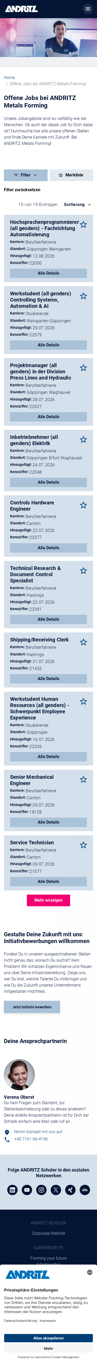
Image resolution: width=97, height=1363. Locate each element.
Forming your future (48, 1258)
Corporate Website (48, 1233)
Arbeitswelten (48, 1264)
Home (9, 77)
